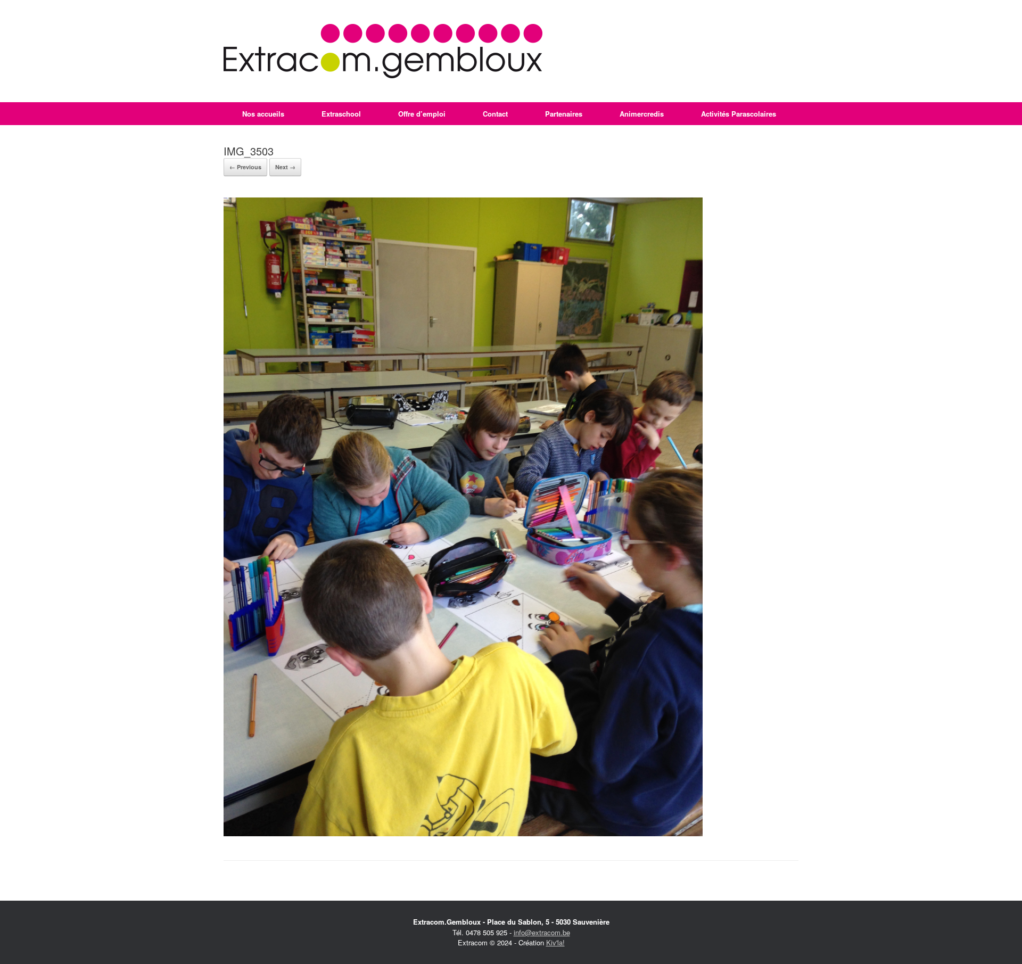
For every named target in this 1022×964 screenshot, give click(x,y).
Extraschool (341, 114)
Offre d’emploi (422, 114)
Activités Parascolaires (738, 114)
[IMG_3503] (463, 833)
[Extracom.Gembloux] (383, 51)
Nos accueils (263, 114)
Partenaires (563, 114)
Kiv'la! (555, 942)
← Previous (245, 167)
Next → (285, 167)
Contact (495, 114)
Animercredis (642, 114)
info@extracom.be (542, 932)
